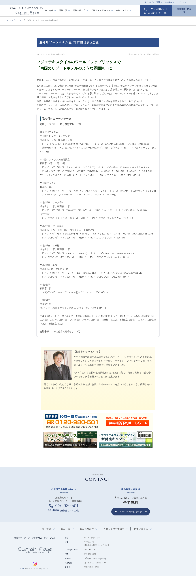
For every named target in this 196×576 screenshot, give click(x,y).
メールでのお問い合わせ (131, 512)
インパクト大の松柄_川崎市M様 (51, 54)
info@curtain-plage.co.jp (95, 558)
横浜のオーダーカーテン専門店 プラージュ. (37, 569)
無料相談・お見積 (184, 10)
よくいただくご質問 (152, 2)
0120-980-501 (156, 10)
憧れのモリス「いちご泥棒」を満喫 (143, 54)
